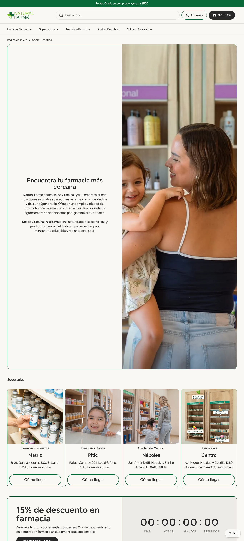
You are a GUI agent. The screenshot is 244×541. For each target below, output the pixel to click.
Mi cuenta (197, 15)
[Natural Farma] (20, 15)
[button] (222, 15)
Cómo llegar (35, 479)
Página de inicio (17, 40)
